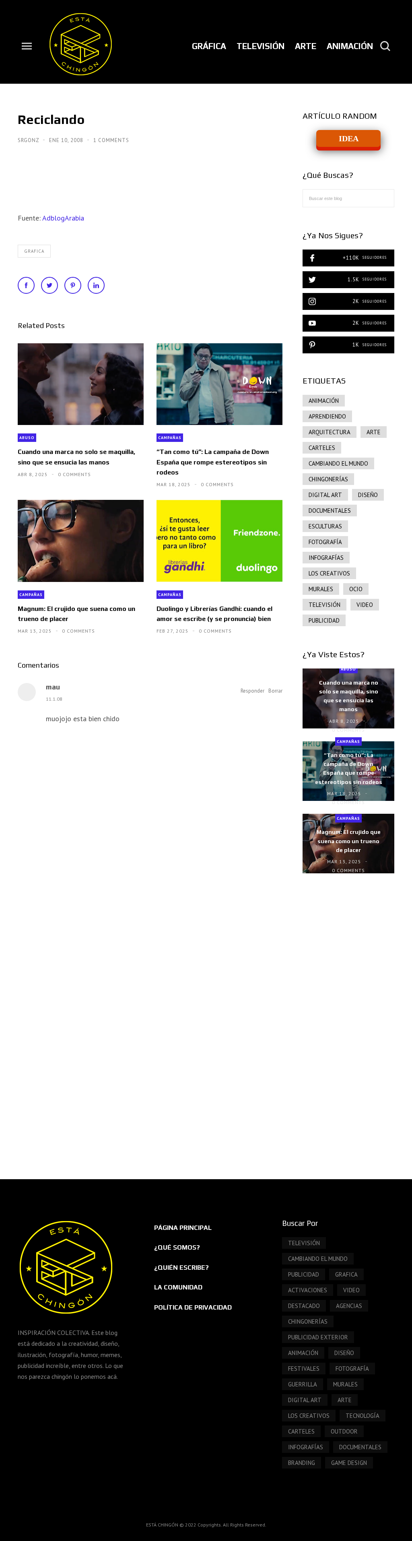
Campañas (169, 437)
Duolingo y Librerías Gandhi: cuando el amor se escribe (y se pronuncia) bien (214, 614)
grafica (34, 251)
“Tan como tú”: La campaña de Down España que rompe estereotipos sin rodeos (213, 462)
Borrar (275, 690)
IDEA (348, 138)
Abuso (27, 437)
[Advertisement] (348, 1018)
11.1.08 (54, 699)
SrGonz (29, 140)
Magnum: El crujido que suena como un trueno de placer (76, 614)
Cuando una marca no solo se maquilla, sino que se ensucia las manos (76, 457)
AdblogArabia (63, 218)
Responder (252, 690)
